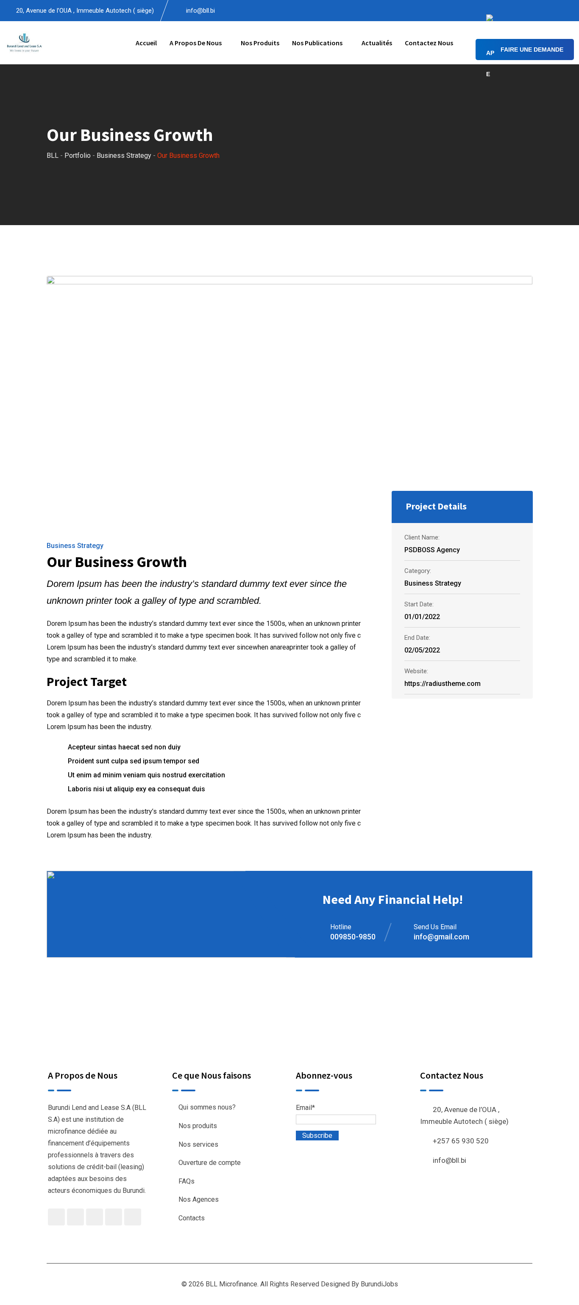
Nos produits (260, 43)
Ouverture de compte (209, 1163)
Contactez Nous (429, 43)
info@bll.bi (200, 10)
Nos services (198, 1144)
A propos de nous (196, 43)
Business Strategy (75, 546)
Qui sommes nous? (207, 1107)
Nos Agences (198, 1199)
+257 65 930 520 (461, 1141)
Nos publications (317, 43)
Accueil (146, 43)
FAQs (186, 1181)
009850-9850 (353, 936)
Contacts (191, 1218)
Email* (305, 1108)
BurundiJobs (379, 1284)
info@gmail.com (441, 936)
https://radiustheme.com (442, 684)
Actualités (377, 43)
